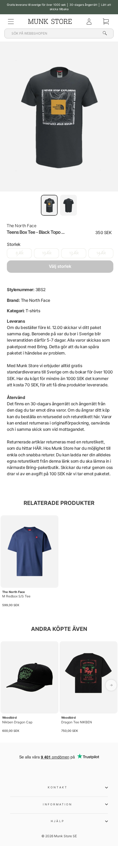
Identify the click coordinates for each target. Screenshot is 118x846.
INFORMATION (57, 804)
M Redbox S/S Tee (16, 596)
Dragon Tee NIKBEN (76, 722)
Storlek (14, 244)
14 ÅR (101, 253)
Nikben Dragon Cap (17, 722)
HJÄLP (57, 821)
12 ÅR (73, 253)
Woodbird (9, 717)
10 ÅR (46, 253)
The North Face (21, 225)
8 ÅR (19, 253)
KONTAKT (58, 787)
